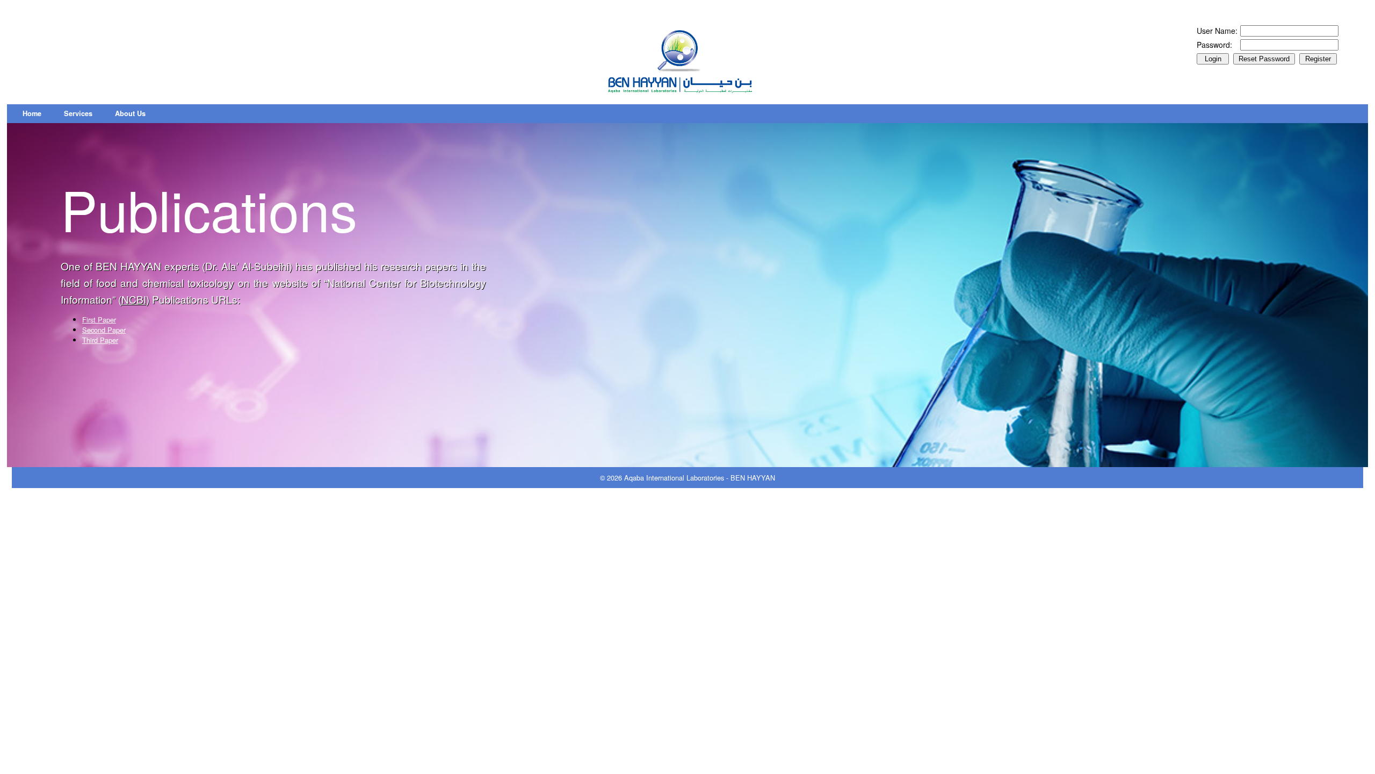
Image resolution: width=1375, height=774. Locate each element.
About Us (130, 113)
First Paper (99, 319)
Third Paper (100, 340)
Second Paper (104, 330)
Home (32, 113)
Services (78, 113)
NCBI (133, 299)
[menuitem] (32, 113)
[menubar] (84, 113)
